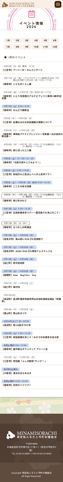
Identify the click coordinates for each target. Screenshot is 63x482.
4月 (36, 40)
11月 (45, 47)
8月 (17, 47)
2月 (17, 40)
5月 (45, 40)
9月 (27, 47)
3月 (27, 40)
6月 (54, 40)
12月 (55, 47)
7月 (8, 47)
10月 (36, 47)
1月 (8, 40)
